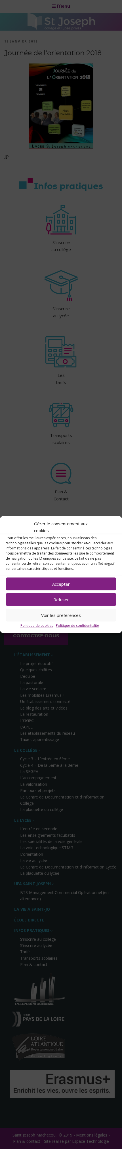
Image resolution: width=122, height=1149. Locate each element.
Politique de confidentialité (77, 625)
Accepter (61, 584)
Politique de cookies (36, 625)
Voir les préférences (61, 615)
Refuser (61, 599)
